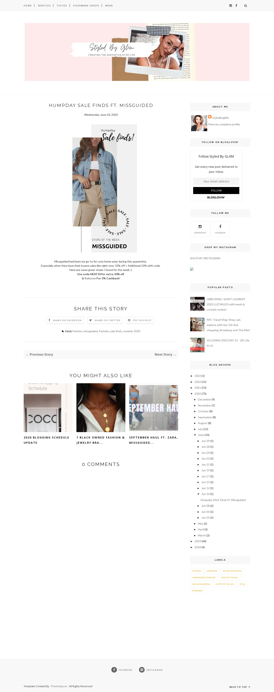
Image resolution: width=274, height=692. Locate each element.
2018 (198, 547)
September (205, 417)
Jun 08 (205, 505)
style (242, 584)
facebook (220, 232)
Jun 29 (205, 441)
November (204, 405)
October (203, 411)
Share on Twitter (107, 320)
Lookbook (211, 571)
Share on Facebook (67, 320)
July (200, 429)
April (201, 529)
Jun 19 (205, 470)
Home (28, 5)
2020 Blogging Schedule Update (46, 440)
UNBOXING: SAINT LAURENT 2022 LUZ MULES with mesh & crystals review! (226, 304)
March (202, 535)
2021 (198, 387)
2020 (198, 393)
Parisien (104, 331)
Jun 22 (205, 458)
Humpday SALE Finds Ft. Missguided (223, 500)
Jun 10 (205, 494)
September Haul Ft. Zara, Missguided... (153, 440)
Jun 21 (205, 464)
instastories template (204, 577)
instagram (200, 232)
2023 (198, 375)
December (204, 399)
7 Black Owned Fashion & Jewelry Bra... (100, 440)
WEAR (109, 5)
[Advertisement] (202, 614)
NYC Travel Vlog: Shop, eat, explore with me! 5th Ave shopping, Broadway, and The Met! (228, 325)
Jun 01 (205, 517)
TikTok (62, 5)
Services (44, 5)
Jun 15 (205, 482)
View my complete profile (224, 124)
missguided (90, 331)
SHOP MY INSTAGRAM (205, 258)
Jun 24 (205, 452)
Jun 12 (205, 488)
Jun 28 (205, 446)
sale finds (116, 331)
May (200, 523)
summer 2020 (131, 331)
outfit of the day (225, 584)
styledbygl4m (220, 117)
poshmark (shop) (86, 5)
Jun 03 (205, 511)
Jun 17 (205, 476)
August (202, 423)
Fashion (77, 331)
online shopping (201, 584)
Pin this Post (142, 320)
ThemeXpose (59, 686)
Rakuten (90, 278)
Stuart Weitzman (232, 571)
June (201, 435)
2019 (198, 541)
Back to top (238, 686)
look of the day (229, 577)
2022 (198, 381)
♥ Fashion (197, 590)
